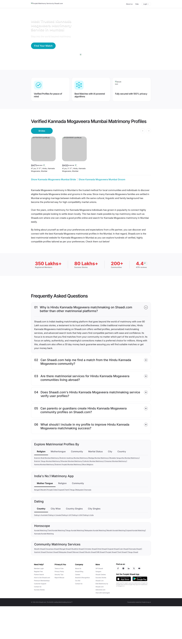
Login (145, 4)
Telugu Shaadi (133, 552)
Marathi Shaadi (39, 549)
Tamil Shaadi (122, 552)
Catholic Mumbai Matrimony (93, 461)
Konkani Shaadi (52, 552)
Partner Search (39, 574)
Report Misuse (59, 578)
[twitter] (134, 568)
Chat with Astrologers (103, 593)
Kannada (88, 490)
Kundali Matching (40, 530)
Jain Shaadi (124, 549)
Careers (77, 574)
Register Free (38, 571)
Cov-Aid (77, 581)
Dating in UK (66, 515)
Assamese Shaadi (52, 549)
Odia (55, 490)
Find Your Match (43, 45)
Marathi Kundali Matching (116, 530)
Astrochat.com (100, 590)
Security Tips (59, 574)
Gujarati (61, 490)
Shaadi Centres (101, 574)
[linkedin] (129, 568)
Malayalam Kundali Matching (95, 530)
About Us (78, 568)
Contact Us (37, 587)
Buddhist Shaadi (78, 549)
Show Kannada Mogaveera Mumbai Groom (102, 179)
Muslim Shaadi (90, 552)
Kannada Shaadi (135, 549)
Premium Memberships (42, 581)
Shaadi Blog (79, 571)
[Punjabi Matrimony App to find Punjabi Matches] (123, 579)
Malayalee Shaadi (65, 552)
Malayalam (80, 490)
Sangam (98, 571)
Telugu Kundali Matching (75, 530)
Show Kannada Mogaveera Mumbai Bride (53, 179)
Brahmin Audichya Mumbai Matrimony (74, 458)
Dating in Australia (40, 515)
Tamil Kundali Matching (56, 530)
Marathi (43, 490)
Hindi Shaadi (102, 549)
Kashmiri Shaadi (40, 552)
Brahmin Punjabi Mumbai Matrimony (68, 464)
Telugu (72, 490)
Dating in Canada (55, 515)
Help (137, 4)
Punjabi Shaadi (111, 552)
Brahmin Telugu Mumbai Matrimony (47, 461)
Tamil (67, 490)
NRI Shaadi (101, 552)
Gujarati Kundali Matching (135, 530)
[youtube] (139, 568)
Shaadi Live (99, 581)
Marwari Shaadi (78, 552)
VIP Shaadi (99, 568)
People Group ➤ (146, 602)
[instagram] (123, 568)
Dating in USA (77, 515)
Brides (42, 130)
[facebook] (118, 568)
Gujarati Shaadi (113, 549)
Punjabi (50, 490)
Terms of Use (59, 568)
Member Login (39, 568)
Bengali (37, 490)
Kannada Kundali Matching (44, 534)
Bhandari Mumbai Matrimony (71, 461)
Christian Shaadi (91, 549)
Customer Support (40, 584)
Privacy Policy (59, 571)
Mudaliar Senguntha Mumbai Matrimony (124, 458)
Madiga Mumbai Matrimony (99, 458)
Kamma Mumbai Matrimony (44, 464)
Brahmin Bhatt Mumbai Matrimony (46, 458)
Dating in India (88, 515)
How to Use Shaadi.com (42, 578)
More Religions (87, 464)
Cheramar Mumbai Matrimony (115, 461)
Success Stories (39, 590)
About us (129, 4)
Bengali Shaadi (65, 549)
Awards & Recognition (82, 578)
